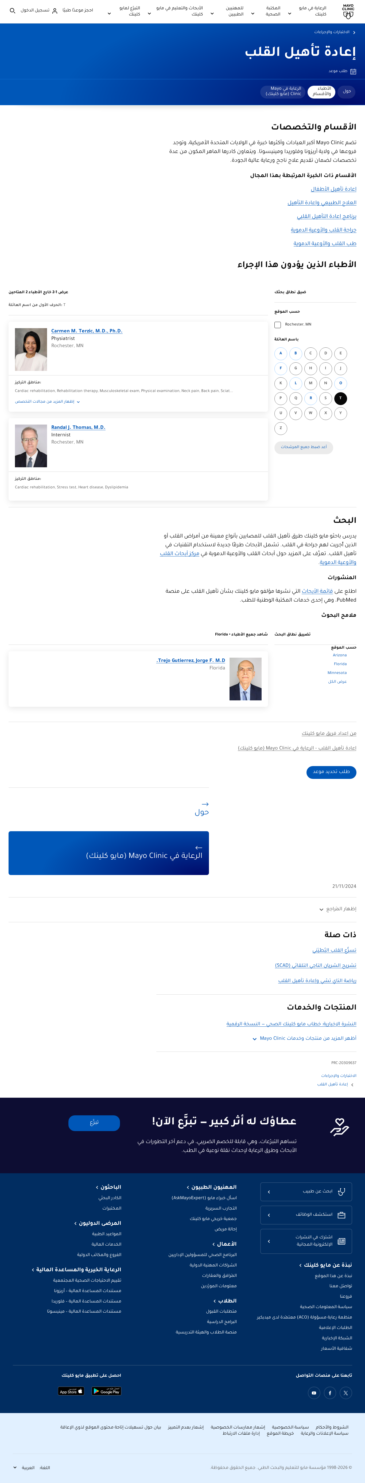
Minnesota (337, 673)
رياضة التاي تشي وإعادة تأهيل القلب (317, 981)
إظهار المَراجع (341, 909)
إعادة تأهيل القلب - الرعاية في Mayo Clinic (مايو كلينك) (297, 748)
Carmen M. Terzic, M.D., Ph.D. (87, 331)
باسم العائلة (286, 340)
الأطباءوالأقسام (322, 92)
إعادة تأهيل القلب (300, 53)
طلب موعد (338, 71)
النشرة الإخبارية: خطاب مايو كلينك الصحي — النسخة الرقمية (291, 1024)
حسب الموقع (287, 312)
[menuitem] (346, 92)
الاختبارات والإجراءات (332, 32)
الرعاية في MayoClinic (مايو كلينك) (283, 92)
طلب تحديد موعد (331, 772)
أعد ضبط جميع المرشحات (304, 447)
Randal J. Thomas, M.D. (78, 428)
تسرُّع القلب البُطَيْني (334, 951)
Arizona (340, 656)
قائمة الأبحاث (317, 592)
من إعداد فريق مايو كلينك (329, 734)
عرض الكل (337, 682)
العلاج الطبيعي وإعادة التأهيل (322, 203)
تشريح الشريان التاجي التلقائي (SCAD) (315, 966)
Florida (340, 664)
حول (347, 91)
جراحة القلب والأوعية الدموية (323, 231)
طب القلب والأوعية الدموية (325, 244)
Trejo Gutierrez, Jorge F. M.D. (190, 661)
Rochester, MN (298, 325)
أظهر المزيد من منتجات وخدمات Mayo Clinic (308, 1039)
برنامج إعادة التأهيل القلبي (326, 217)
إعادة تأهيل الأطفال (333, 190)
